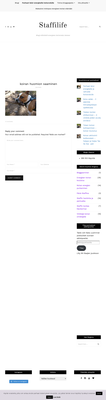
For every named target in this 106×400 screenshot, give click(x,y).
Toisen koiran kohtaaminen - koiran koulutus (90, 128)
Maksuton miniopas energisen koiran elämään (54, 9)
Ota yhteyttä (83, 3)
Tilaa (81, 248)
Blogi (17, 3)
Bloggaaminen (83, 173)
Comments (9, 121)
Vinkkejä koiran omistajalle (83, 215)
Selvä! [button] (99, 393)
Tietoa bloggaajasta (65, 3)
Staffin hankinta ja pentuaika (85, 199)
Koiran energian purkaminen (83, 186)
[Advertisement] (53, 57)
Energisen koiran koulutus (84, 179)
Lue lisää (56, 397)
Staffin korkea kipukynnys (83, 207)
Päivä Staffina (83, 193)
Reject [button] (49, 397)
